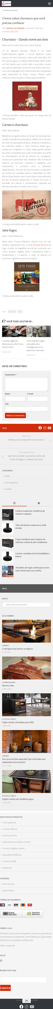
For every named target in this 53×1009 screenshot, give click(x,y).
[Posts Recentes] (14, 503)
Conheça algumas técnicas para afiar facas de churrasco (12, 343)
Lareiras (8, 489)
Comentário (11, 374)
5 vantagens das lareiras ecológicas (17, 648)
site (22, 115)
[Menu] (49, 3)
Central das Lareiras (15, 28)
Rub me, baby (8, 685)
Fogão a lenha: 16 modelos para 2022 (18, 722)
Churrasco (12, 312)
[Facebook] (40, 428)
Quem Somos (8, 890)
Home (7, 476)
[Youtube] (49, 428)
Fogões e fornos (9, 719)
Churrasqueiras (10, 10)
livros (20, 312)
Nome (7, 393)
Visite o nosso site (7, 945)
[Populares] (39, 503)
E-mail (30, 393)
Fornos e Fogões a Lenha (13, 848)
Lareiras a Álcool (10, 829)
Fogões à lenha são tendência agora (18, 799)
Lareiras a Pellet (9, 861)
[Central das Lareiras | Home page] (8, 3)
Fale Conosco (9, 884)
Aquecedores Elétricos (12, 854)
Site (6, 404)
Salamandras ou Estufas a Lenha (17, 842)
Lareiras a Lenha (10, 835)
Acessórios (7, 867)
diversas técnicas (40, 245)
